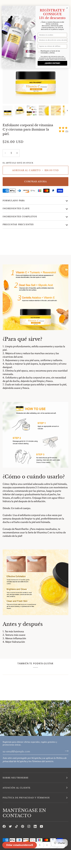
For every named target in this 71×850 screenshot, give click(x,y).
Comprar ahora (35, 181)
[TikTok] (16, 826)
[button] (35, 778)
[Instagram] (28, 826)
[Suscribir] (65, 751)
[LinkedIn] (35, 826)
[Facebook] (4, 826)
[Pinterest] (22, 826)
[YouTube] (41, 826)
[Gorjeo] (10, 826)
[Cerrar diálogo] (67, 7)
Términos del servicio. (43, 761)
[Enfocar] (9, 98)
